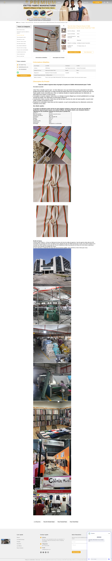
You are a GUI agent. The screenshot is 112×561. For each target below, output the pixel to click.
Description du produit (58, 57)
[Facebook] (43, 552)
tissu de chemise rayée (49, 521)
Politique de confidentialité (30, 559)
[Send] (109, 559)
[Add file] (89, 559)
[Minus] (109, 533)
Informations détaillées (41, 57)
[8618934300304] (48, 552)
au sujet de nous (65, 2)
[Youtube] (45, 552)
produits (72, 2)
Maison (59, 2)
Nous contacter (20, 547)
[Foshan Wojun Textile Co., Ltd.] (4, 2)
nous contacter (86, 2)
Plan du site (38, 559)
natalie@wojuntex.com (23, 67)
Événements (79, 2)
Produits (23, 22)
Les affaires (19, 545)
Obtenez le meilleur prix (74, 52)
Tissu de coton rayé (29, 22)
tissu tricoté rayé (74, 521)
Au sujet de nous (20, 539)
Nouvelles (19, 543)
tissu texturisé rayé (62, 521)
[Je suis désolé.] (18, 72)
